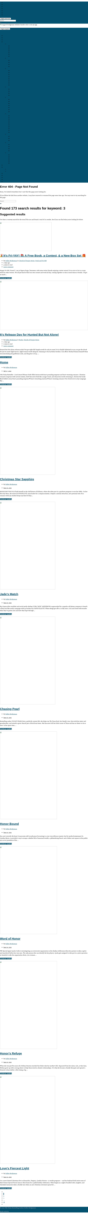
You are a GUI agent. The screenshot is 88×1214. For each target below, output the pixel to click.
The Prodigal (14, 66)
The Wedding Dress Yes (18, 163)
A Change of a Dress (17, 105)
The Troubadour (15, 64)
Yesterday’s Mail (15, 157)
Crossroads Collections (15, 153)
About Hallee (7, 167)
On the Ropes (15, 136)
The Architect (14, 60)
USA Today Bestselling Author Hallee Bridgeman (16, 32)
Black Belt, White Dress (18, 99)
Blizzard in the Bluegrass (18, 101)
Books (21, 340)
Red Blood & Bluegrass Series (17, 97)
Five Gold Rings (15, 161)
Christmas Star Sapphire (18, 81)
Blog (5, 38)
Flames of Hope (15, 110)
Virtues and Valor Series (15, 114)
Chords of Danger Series (15, 58)
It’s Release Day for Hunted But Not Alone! (29, 334)
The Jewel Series (13, 68)
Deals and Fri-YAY (41, 261)
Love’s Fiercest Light (17, 56)
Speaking (6, 179)
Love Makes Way (16, 54)
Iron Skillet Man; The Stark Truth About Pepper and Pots (29, 149)
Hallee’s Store (8, 40)
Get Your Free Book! (10, 165)
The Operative (15, 62)
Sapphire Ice (14, 70)
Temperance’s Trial (16, 116)
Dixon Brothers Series (14, 87)
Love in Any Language (18, 46)
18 (4, 1202)
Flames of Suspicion (17, 107)
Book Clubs (7, 177)
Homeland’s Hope (16, 118)
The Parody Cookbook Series (17, 142)
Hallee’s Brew (8, 175)
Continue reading (6, 278)
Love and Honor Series (15, 44)
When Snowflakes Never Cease (21, 159)
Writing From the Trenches (19, 138)
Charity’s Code (15, 120)
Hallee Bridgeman (11, 261)
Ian (11, 89)
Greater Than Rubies (17, 73)
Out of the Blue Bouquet (18, 155)
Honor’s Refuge (15, 52)
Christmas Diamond (17, 79)
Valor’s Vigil (14, 130)
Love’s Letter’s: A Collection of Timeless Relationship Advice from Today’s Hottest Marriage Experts (44, 140)
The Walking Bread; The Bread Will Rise (24, 147)
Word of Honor (15, 50)
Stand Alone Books (13, 134)
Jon (11, 93)
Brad (12, 91)
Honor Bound (14, 48)
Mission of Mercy (16, 126)
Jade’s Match (14, 83)
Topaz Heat (14, 77)
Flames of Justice (16, 112)
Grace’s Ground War (17, 124)
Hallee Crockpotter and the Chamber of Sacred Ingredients (30, 151)
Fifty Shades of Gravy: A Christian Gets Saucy (26, 144)
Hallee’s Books (8, 42)
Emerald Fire (14, 75)
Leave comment (8, 267)
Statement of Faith (13, 171)
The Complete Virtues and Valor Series (23, 132)
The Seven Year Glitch (18, 103)
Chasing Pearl (15, 85)
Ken (11, 95)
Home (5, 36)
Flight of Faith (15, 128)
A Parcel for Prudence (17, 122)
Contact (6, 173)
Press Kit (10, 169)
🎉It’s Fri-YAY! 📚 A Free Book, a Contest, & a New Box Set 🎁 (43, 255)
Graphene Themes (15, 1211)
